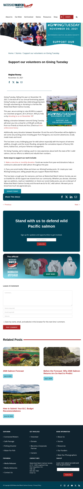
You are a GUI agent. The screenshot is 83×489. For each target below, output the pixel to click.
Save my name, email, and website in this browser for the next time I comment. (35, 322)
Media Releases (10, 463)
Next (76, 204)
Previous (8, 204)
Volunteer (34, 437)
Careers (34, 453)
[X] (13, 82)
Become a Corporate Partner (39, 447)
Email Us (33, 473)
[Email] (21, 82)
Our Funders (62, 450)
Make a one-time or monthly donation (20, 162)
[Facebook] (9, 82)
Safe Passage (9, 441)
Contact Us (8, 472)
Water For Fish (9, 450)
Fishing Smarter (10, 446)
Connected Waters (11, 437)
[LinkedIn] (17, 82)
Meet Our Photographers (67, 455)
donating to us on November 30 (20, 116)
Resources (62, 446)
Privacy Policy (37, 485)
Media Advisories (10, 468)
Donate (34, 441)
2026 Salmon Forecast (13, 371)
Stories (60, 441)
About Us (61, 437)
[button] (76, 17)
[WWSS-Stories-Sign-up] (41, 254)
